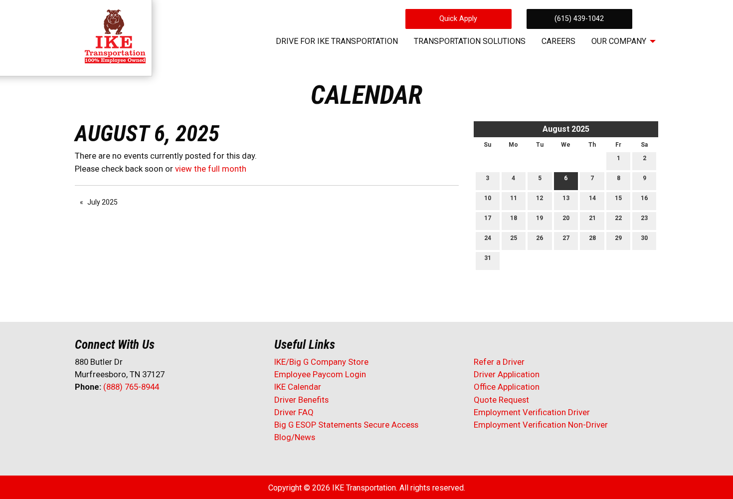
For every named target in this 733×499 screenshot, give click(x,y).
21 (592, 218)
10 (487, 198)
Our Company (618, 41)
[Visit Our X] (99, 413)
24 (487, 238)
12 (539, 198)
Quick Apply (458, 18)
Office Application (508, 387)
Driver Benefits (302, 400)
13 (565, 198)
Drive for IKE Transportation (337, 41)
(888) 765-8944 (131, 387)
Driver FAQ (294, 412)
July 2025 (102, 202)
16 (644, 198)
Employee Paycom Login (320, 374)
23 (644, 218)
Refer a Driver (499, 362)
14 (592, 198)
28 (592, 238)
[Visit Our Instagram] (147, 413)
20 (565, 218)
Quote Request (501, 400)
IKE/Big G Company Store (321, 362)
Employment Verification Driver (532, 412)
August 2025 (566, 129)
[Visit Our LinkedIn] (115, 413)
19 (539, 218)
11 (513, 198)
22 (618, 218)
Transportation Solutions (470, 41)
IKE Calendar (297, 387)
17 (487, 218)
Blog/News (294, 437)
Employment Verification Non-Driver (541, 425)
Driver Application (507, 374)
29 (618, 238)
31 (487, 257)
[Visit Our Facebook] (83, 413)
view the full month (210, 169)
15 (618, 198)
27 (565, 238)
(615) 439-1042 (579, 18)
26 (539, 238)
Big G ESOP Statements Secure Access (346, 425)
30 (644, 238)
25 (513, 238)
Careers (558, 41)
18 (513, 218)
